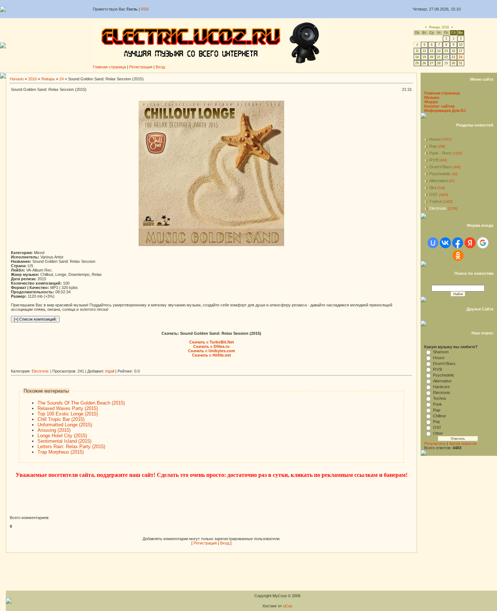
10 (460, 45)
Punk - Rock (440, 153)
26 (424, 63)
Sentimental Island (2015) (64, 441)
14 (439, 51)
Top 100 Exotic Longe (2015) (67, 414)
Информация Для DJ (445, 110)
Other (438, 433)
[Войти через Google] (483, 243)
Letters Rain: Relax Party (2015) (71, 446)
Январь (48, 79)
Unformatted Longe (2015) (64, 424)
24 (460, 57)
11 (417, 51)
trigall (109, 371)
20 (431, 57)
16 (453, 51)
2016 (32, 79)
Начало (17, 79)
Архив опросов (463, 443)
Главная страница (109, 67)
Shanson (441, 352)
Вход (160, 67)
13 (431, 51)
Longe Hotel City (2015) (62, 435)
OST (433, 194)
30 (453, 63)
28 (439, 63)
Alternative (438, 180)
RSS (145, 9)
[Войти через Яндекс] (470, 242)
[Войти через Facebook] (457, 242)
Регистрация (140, 67)
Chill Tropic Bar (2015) (60, 419)
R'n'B (433, 160)
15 (446, 51)
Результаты (435, 443)
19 (424, 57)
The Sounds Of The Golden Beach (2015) (81, 403)
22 (446, 57)
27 (431, 63)
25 (417, 63)
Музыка (431, 97)
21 (439, 57)
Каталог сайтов (439, 106)
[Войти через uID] (433, 242)
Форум (431, 102)
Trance (435, 201)
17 (460, 51)
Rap (433, 146)
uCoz (288, 606)
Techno (439, 398)
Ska (432, 187)
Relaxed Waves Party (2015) (67, 408)
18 (417, 57)
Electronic (40, 371)
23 (453, 57)
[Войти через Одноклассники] (458, 255)
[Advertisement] (143, 366)
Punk (437, 404)
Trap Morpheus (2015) (60, 452)
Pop (436, 421)
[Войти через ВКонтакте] (445, 242)
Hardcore (441, 387)
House (435, 139)
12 (424, 51)
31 (460, 63)
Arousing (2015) (54, 430)
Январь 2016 (439, 27)
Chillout (439, 416)
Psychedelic (440, 174)
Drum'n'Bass (440, 167)
